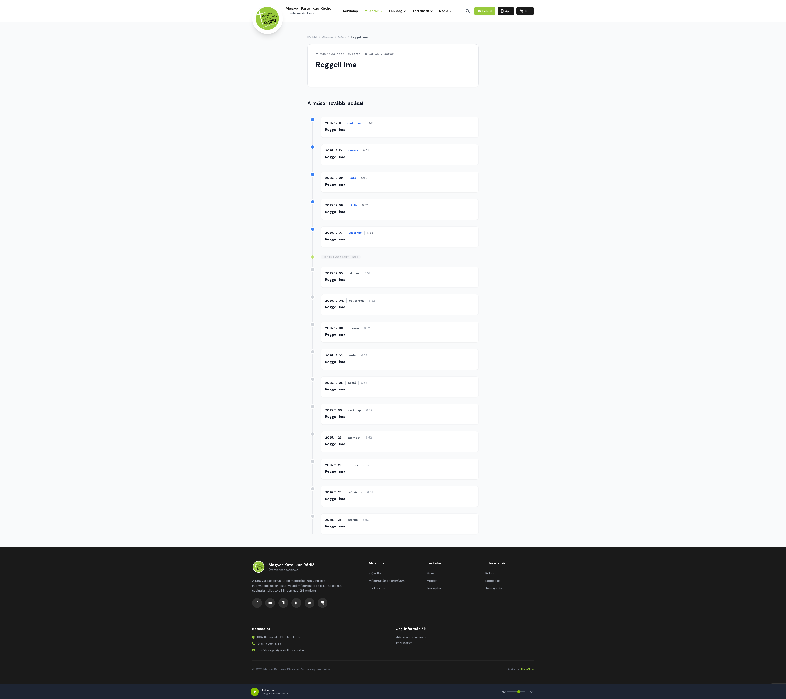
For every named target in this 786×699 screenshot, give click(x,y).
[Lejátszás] (255, 692)
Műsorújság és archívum (387, 581)
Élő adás (375, 573)
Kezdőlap (350, 11)
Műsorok (327, 37)
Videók (432, 581)
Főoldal (312, 37)
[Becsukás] (531, 692)
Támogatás (493, 588)
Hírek (430, 573)
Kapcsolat (492, 581)
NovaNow (527, 669)
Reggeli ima (335, 129)
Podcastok (377, 588)
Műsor (342, 37)
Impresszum (404, 643)
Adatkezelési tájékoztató (412, 637)
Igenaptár (434, 588)
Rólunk (490, 573)
